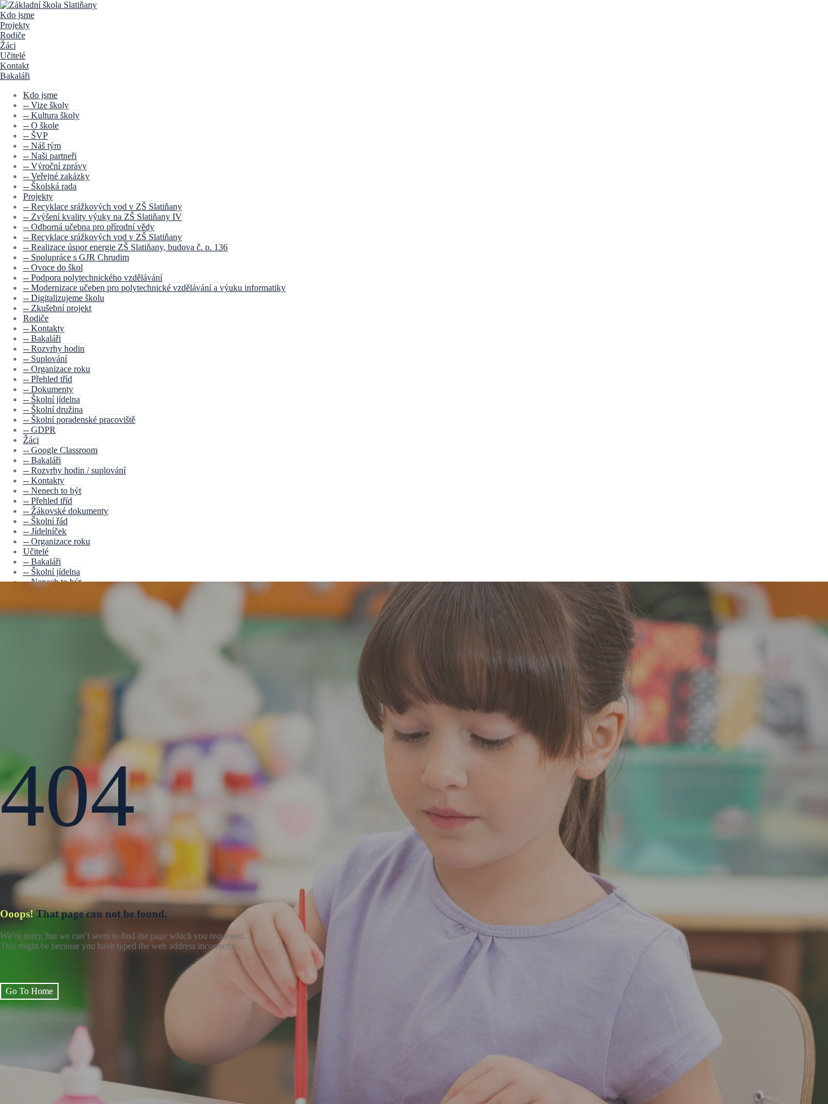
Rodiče (12, 35)
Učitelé (12, 55)
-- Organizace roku (56, 369)
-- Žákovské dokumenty (65, 511)
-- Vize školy (46, 105)
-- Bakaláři (42, 338)
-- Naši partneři (50, 156)
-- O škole (41, 125)
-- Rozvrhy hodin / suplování (74, 470)
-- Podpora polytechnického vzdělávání (92, 277)
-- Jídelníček (44, 531)
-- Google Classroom (60, 450)
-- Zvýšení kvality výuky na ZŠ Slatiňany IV (102, 216)
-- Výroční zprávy (55, 166)
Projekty (15, 25)
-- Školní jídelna (51, 399)
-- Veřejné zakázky (56, 176)
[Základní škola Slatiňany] (48, 5)
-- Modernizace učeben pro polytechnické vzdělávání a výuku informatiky (154, 287)
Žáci (8, 45)
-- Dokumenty (48, 389)
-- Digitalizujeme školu (63, 298)
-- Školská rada (50, 186)
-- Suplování (45, 358)
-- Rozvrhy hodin (53, 348)
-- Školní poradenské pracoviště (79, 419)
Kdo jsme (17, 15)
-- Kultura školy (51, 115)
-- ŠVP (35, 135)
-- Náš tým (42, 145)
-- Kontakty (43, 328)
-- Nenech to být (52, 490)
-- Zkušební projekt (57, 308)
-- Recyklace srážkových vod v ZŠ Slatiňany (102, 206)
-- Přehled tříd (47, 379)
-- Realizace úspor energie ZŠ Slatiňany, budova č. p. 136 (125, 247)
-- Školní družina (53, 409)
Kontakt (14, 65)
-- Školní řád (45, 521)
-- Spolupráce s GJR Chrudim (76, 257)
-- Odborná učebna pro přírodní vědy (88, 227)
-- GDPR (39, 429)
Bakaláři (15, 76)
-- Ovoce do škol (53, 267)
